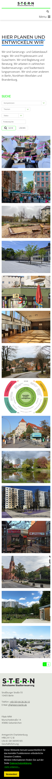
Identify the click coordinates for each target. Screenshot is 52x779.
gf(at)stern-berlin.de (17, 704)
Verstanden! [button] (11, 774)
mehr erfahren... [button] (12, 767)
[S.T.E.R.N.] (26, 4)
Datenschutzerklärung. (21, 763)
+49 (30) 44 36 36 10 (20, 701)
